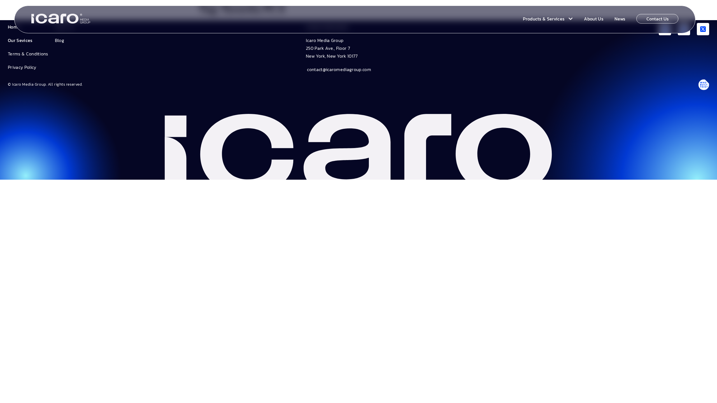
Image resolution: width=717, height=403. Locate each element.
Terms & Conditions (28, 53)
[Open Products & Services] (569, 18)
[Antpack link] (703, 84)
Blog (59, 40)
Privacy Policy (22, 67)
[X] (703, 29)
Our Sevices (20, 40)
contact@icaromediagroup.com (338, 69)
